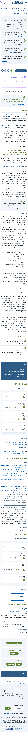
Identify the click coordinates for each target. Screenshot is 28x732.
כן (17, 643)
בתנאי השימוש (5, 721)
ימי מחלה (4, 61)
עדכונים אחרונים (21, 696)
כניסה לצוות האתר (21, 702)
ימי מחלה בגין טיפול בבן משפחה (16, 372)
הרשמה (7, 708)
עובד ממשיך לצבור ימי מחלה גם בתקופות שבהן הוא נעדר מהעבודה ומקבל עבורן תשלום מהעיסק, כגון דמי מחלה (13, 507)
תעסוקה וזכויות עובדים (19, 376)
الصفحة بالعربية (23, 13)
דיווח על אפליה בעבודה (23, 415)
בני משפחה (9, 116)
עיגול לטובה (10, 664)
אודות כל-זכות (22, 689)
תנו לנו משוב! (22, 698)
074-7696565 (7, 419)
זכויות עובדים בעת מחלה (18, 367)
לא (10, 643)
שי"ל (24, 394)
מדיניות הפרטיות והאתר (20, 694)
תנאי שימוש (5, 84)
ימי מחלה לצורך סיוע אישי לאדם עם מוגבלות (14, 374)
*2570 (6, 407)
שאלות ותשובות (21, 691)
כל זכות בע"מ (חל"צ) (8, 713)
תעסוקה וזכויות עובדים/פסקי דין (18, 611)
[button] (25, 2)
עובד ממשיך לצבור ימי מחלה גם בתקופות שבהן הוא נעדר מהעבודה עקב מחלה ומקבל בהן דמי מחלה (14, 501)
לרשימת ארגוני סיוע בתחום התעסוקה (16, 442)
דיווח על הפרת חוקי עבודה (21, 403)
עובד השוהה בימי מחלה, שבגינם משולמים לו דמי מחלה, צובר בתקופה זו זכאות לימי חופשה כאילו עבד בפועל (13, 486)
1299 (6, 429)
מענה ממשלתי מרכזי (21, 426)
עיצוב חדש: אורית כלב (10, 693)
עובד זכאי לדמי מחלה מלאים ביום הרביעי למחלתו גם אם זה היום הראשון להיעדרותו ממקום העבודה (14, 476)
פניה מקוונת (14, 429)
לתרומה (23, 700)
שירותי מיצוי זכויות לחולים (19, 105)
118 (6, 397)
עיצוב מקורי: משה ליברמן (9, 691)
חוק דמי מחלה (22, 530)
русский (16, 13)
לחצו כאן (20, 36)
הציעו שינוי (14, 653)
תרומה (19, 664)
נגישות (23, 693)
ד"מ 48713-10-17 (21, 511)
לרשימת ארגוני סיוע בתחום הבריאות (16, 444)
